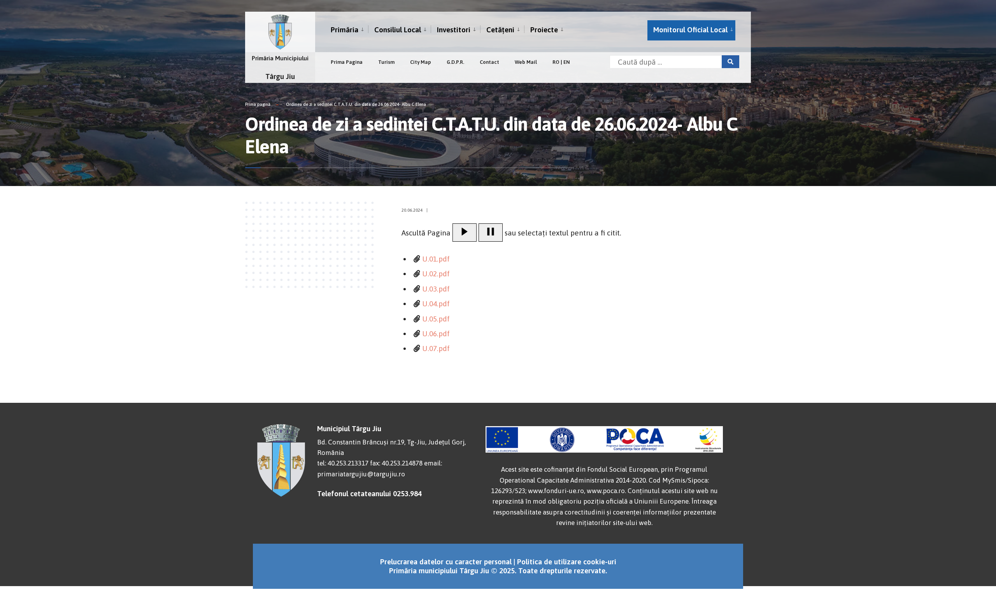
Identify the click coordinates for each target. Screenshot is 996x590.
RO (555, 62)
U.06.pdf (436, 333)
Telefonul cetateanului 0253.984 (369, 493)
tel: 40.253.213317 (342, 463)
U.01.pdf (436, 259)
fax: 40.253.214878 (396, 463)
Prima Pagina (347, 62)
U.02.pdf (436, 273)
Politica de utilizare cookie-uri (566, 561)
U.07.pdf (436, 348)
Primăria (344, 29)
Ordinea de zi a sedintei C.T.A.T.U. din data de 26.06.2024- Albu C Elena (356, 104)
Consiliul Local (397, 29)
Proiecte (544, 29)
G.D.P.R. (455, 62)
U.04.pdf (436, 303)
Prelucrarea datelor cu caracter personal (446, 561)
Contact (489, 62)
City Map (420, 62)
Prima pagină (257, 104)
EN (566, 62)
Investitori (453, 29)
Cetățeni (500, 29)
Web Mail (526, 62)
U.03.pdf (436, 288)
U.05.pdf (436, 318)
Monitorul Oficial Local (690, 29)
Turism (386, 62)
